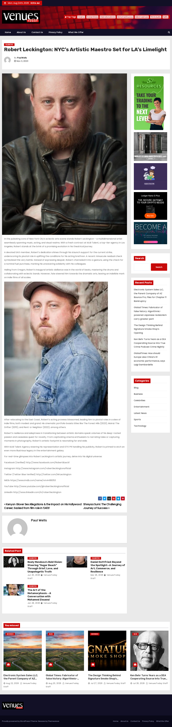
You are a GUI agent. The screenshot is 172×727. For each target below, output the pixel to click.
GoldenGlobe (92, 17)
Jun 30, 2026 (34, 575)
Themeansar (53, 721)
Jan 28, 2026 (34, 603)
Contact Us (37, 32)
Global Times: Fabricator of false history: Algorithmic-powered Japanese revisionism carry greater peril (64, 680)
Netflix (165, 17)
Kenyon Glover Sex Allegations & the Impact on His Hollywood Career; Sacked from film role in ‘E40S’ (43, 506)
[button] (169, 32)
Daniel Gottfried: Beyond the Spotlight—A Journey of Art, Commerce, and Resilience (108, 567)
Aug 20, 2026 (55, 683)
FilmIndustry (156, 17)
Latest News (140, 413)
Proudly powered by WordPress (16, 721)
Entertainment (141, 406)
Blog (136, 387)
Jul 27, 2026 (96, 683)
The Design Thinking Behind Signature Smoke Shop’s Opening (148, 329)
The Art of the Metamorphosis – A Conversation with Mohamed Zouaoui (39, 595)
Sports (137, 419)
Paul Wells (22, 58)
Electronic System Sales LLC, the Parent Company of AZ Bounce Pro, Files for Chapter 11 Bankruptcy (22, 680)
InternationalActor (107, 17)
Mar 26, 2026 (97, 575)
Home (8, 32)
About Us (21, 32)
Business (138, 394)
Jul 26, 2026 (139, 683)
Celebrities (9, 45)
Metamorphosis (141, 17)
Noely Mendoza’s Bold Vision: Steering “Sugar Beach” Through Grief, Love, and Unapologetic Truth (45, 567)
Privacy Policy (55, 32)
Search (139, 258)
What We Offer (76, 32)
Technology (140, 425)
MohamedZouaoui (125, 17)
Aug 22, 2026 (12, 683)
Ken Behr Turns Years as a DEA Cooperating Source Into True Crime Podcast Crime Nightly (150, 343)
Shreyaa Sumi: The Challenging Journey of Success (102, 506)
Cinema (81, 17)
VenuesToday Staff (116, 683)
